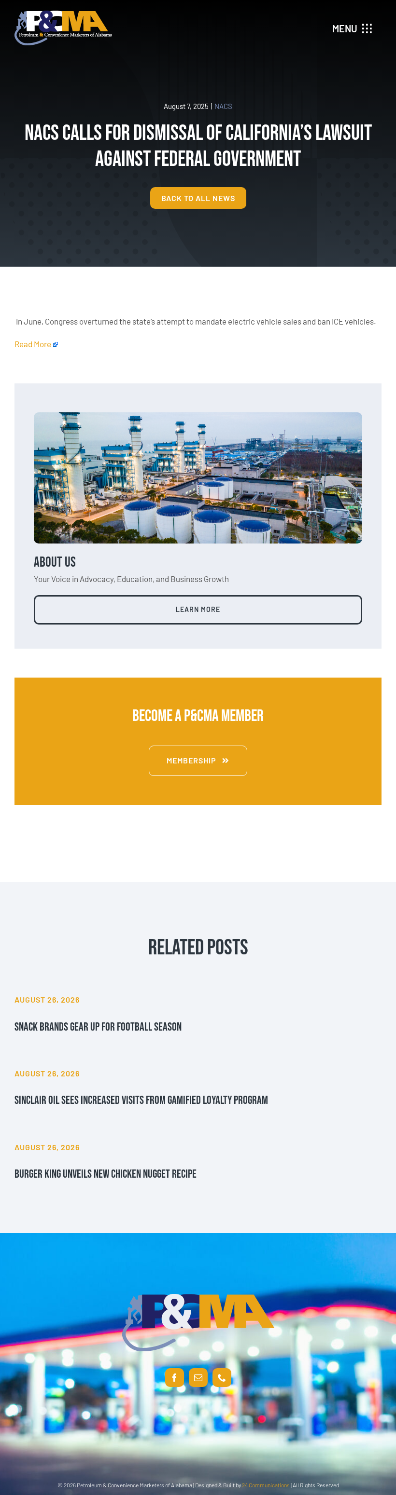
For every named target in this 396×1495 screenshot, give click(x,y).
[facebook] (174, 1377)
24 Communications (266, 1484)
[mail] (198, 1377)
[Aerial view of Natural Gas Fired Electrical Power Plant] (198, 416)
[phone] (221, 1377)
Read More (32, 344)
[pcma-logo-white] (63, 14)
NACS (223, 106)
